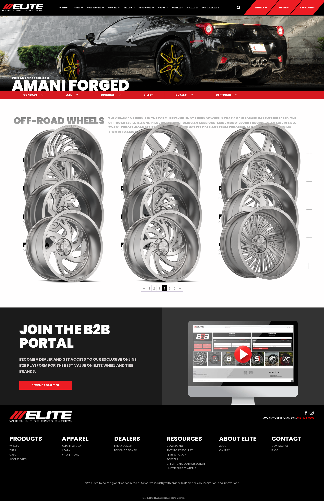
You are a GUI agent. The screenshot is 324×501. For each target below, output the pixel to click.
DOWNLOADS (175, 446)
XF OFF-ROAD (70, 455)
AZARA (66, 450)
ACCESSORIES (18, 459)
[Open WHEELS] (69, 8)
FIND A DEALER (123, 446)
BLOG (275, 450)
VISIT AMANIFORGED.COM (30, 78)
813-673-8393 (305, 417)
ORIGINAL (108, 95)
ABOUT (223, 446)
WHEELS (14, 446)
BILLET (148, 95)
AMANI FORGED (71, 446)
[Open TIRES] (82, 8)
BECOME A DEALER (125, 450)
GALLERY (224, 450)
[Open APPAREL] (119, 8)
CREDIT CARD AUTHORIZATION (186, 464)
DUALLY (181, 95)
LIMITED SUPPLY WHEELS (181, 468)
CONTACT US (280, 446)
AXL (69, 95)
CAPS (12, 455)
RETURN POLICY (176, 455)
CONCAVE (30, 95)
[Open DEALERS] (134, 8)
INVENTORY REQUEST (180, 450)
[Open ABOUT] (167, 8)
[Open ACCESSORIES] (103, 8)
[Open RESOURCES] (153, 8)
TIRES (12, 450)
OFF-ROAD (223, 95)
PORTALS (172, 459)
